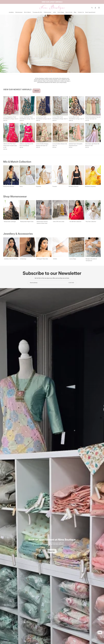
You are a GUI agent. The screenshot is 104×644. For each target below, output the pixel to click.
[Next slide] (17, 106)
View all (36, 90)
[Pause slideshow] (49, 71)
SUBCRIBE (71, 282)
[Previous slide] (4, 106)
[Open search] (92, 7)
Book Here (52, 551)
